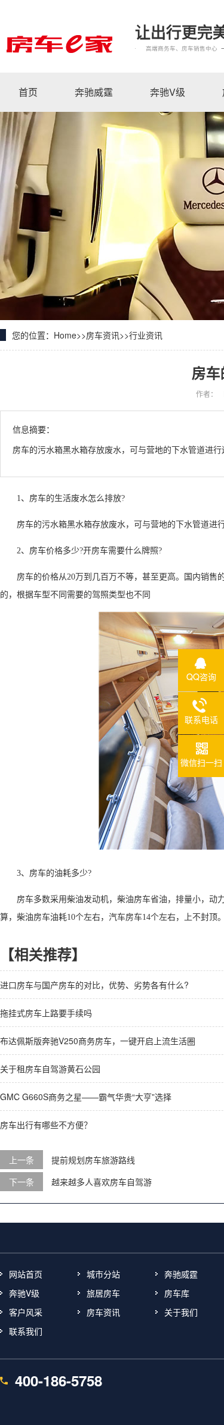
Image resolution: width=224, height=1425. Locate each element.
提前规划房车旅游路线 (93, 1160)
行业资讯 (145, 335)
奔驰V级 (24, 1293)
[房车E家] (58, 44)
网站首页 (25, 1274)
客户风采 (25, 1312)
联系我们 (25, 1331)
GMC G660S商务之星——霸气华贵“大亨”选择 (85, 1097)
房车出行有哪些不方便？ (46, 1124)
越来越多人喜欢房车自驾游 (101, 1182)
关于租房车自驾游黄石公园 (50, 1069)
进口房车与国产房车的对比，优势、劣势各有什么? (94, 985)
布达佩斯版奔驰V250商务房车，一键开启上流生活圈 (97, 1041)
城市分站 (103, 1274)
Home (65, 335)
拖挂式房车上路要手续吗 (46, 1013)
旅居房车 (103, 1293)
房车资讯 (102, 335)
